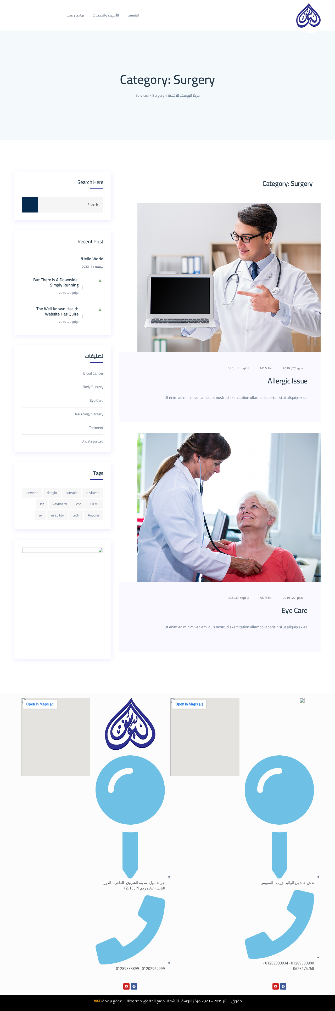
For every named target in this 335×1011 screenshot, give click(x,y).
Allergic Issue (288, 381)
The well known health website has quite (57, 311)
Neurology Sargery (89, 414)
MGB (97, 1001)
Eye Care (294, 610)
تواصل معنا (75, 15)
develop (32, 492)
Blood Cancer (93, 373)
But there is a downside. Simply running (56, 282)
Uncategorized (92, 441)
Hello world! (92, 259)
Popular (93, 515)
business (92, 492)
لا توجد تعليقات (239, 368)
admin (266, 368)
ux (40, 515)
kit (42, 504)
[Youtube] (275, 986)
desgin (52, 492)
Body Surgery (93, 387)
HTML (94, 504)
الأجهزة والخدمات (106, 15)
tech (75, 515)
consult (71, 492)
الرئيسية (133, 15)
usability (57, 515)
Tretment (96, 427)
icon (78, 504)
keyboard (60, 504)
